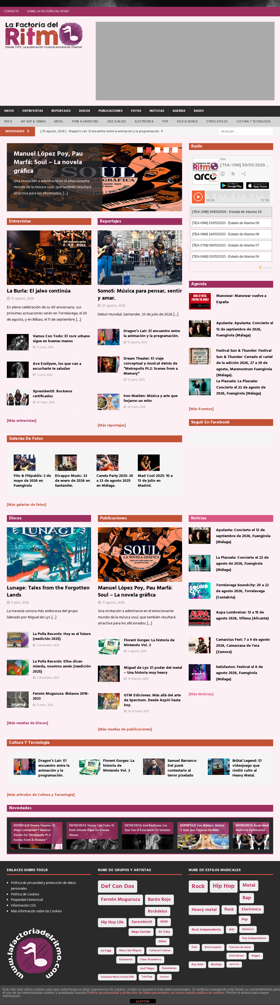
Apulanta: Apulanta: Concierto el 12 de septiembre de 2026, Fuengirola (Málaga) (244, 329)
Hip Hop (224, 886)
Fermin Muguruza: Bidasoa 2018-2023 (61, 696)
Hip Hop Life (112, 922)
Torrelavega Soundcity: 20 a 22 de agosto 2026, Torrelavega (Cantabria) (242, 591)
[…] (65, 193)
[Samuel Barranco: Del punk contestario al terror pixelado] (154, 767)
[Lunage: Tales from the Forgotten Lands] (49, 554)
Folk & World (187, 121)
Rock (8, 121)
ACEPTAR (143, 1001)
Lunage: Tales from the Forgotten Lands (48, 592)
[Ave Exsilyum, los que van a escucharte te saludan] (18, 370)
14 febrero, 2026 (138, 678)
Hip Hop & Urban (33, 121)
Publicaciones (110, 111)
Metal (58, 121)
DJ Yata (164, 931)
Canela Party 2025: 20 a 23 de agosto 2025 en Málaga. (115, 481)
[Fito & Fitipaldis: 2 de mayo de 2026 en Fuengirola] (25, 463)
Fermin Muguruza (120, 900)
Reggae (256, 956)
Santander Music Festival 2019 (117, 977)
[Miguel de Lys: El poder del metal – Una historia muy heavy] (109, 674)
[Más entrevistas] (21, 421)
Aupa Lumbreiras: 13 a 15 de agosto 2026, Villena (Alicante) (242, 615)
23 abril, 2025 (45, 705)
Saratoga (164, 977)
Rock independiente (206, 929)
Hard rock (234, 964)
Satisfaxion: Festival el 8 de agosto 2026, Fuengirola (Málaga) (239, 673)
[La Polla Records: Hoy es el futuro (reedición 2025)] (18, 640)
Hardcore (248, 929)
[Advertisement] (188, 60)
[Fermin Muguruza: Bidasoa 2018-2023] (18, 699)
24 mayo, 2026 (136, 407)
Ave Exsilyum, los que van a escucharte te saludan (57, 366)
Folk (194, 947)
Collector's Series (159, 950)
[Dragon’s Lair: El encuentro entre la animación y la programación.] (108, 337)
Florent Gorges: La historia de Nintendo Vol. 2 (149, 642)
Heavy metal (204, 909)
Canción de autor (240, 947)
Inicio (9, 111)
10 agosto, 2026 (137, 342)
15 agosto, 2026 (22, 299)
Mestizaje (216, 965)
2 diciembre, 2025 (48, 645)
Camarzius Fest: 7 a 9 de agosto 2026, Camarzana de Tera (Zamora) (243, 646)
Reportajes (61, 111)
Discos (84, 111)
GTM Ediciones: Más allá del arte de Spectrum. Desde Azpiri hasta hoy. (152, 700)
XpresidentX (142, 922)
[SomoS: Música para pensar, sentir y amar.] (140, 257)
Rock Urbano (236, 956)
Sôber (163, 941)
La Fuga (106, 951)
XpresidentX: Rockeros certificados (52, 393)
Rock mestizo (213, 947)
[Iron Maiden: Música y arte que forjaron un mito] (108, 402)
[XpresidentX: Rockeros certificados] (18, 397)
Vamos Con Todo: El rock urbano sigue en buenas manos (61, 338)
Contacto (11, 11)
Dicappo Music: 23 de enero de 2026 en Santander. (72, 481)
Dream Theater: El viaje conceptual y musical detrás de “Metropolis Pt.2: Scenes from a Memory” (151, 366)
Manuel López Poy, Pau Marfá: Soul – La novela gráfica (48, 162)
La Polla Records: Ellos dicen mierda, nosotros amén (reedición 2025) (62, 666)
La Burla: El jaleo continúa (39, 291)
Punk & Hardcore (85, 121)
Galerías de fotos (26, 438)
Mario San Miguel (130, 950)
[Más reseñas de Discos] (27, 723)
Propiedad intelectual (27, 900)
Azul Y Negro (147, 969)
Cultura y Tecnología (253, 121)
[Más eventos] (201, 409)
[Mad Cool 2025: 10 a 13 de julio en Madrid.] (149, 463)
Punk (229, 909)
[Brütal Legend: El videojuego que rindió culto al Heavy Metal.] (219, 767)
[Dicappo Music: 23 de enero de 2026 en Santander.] (66, 463)
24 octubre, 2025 (138, 711)
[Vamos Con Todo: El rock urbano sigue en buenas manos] (18, 342)
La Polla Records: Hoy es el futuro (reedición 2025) (62, 636)
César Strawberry (150, 960)
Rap (247, 898)
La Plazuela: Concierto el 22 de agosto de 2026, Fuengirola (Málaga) (242, 564)
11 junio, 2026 (45, 347)
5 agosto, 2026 (137, 651)
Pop (165, 121)
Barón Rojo (159, 899)
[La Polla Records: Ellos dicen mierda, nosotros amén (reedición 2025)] (18, 667)
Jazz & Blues (116, 121)
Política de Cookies (25, 894)
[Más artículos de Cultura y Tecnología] (41, 795)
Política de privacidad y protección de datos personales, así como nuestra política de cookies (155, 993)
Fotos (136, 111)
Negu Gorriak (141, 932)
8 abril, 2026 (20, 603)
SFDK (164, 922)
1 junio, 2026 (44, 374)
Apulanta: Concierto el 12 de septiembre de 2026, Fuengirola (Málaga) (243, 536)
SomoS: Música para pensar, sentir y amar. (140, 295)
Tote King (147, 977)
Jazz (231, 929)
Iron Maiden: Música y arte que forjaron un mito (150, 398)
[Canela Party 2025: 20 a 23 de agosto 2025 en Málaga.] (107, 463)
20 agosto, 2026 (113, 306)
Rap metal (197, 964)
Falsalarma (125, 959)
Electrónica (144, 121)
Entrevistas (32, 111)
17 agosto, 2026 (113, 603)
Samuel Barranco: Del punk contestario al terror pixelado (182, 768)
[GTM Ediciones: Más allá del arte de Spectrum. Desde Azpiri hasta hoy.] (109, 701)
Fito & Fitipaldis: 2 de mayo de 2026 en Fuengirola (32, 481)
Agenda (179, 111)
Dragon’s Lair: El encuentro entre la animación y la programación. (152, 333)
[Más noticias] (201, 694)
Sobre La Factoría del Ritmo (48, 11)
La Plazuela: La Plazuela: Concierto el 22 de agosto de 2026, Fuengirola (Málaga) (241, 387)
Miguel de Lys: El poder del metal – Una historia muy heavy (153, 670)
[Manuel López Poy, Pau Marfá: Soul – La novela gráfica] (140, 554)
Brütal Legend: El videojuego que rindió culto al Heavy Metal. (247, 768)
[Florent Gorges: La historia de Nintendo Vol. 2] (109, 646)
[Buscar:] (245, 131)
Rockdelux (157, 911)
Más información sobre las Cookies (36, 911)
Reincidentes (169, 968)
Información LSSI (23, 905)
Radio (199, 111)
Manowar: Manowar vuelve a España (241, 299)
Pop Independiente (254, 938)
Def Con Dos (117, 886)
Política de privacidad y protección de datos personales (43, 886)
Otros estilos (217, 121)
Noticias (157, 111)
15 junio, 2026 (136, 379)
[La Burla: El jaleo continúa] (49, 257)
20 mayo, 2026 (46, 402)
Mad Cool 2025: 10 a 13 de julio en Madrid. (155, 481)
